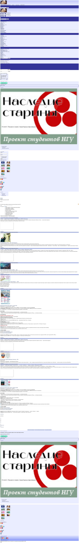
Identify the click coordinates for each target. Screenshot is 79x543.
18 (0, 418)
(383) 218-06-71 (2, 6)
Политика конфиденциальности (4, 540)
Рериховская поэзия (3, 41)
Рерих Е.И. (1, 24)
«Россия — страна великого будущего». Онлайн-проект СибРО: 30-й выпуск (14, 218)
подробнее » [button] (2, 231)
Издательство (2, 42)
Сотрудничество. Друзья (3, 45)
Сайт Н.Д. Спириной (3, 32)
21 (0, 421)
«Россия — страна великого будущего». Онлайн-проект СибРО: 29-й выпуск (14, 339)
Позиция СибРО (2, 31)
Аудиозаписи (2, 53)
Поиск (7, 7)
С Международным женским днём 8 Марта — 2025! (9, 281)
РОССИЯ (1, 56)
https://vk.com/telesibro (7, 407)
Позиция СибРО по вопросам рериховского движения (5, 147)
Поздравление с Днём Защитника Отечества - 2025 (9, 359)
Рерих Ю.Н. (2, 26)
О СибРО (1, 35)
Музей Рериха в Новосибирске (4, 60)
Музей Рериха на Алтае (3, 61)
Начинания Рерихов (3, 30)
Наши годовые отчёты (3, 36)
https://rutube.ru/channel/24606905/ (8, 408)
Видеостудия (2, 44)
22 (0, 422)
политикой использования (18, 541)
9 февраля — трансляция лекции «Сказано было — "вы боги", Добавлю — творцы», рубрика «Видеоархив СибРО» (21, 365)
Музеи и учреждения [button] (2, 59)
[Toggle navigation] (0, 17)
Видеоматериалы (2, 54)
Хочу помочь (2, 46)
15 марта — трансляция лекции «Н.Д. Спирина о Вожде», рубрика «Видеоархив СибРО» (16, 249)
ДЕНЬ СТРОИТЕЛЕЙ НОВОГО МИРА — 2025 (8, 269)
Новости (1, 49)
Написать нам (4, 195)
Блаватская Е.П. (2, 23)
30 (0, 424)
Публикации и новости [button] (2, 48)
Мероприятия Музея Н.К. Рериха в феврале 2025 (9, 387)
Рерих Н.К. (1, 25)
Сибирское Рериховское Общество (4, 539)
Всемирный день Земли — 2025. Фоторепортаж (8, 242)
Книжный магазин (3, 43)
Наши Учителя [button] (1, 20)
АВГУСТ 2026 (2, 85)
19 (0, 419)
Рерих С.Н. (1, 27)
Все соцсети (2, 57)
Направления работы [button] (2, 34)
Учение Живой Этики (3, 21)
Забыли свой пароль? (3, 159)
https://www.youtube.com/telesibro (6, 409)
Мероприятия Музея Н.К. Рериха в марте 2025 (8, 305)
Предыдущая (2, 425)
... (0, 417)
